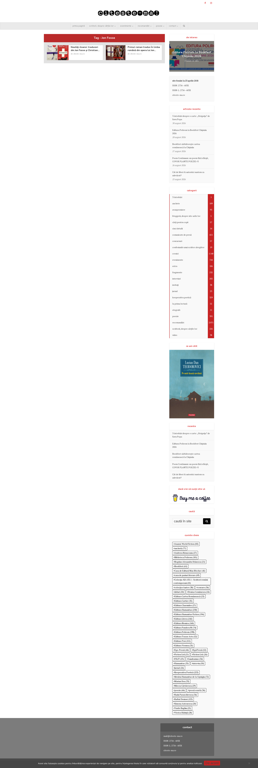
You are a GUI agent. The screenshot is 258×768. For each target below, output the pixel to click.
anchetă (180, 548)
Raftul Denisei (184, 699)
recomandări (143, 25)
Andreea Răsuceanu (186, 552)
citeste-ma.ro (79, 53)
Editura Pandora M (185, 627)
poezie (159, 25)
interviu (198, 663)
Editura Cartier (183, 600)
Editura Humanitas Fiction (189, 614)
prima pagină (79, 25)
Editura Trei (183, 641)
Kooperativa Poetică (186, 672)
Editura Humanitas (186, 609)
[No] (249, 763)
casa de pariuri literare (187, 575)
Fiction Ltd (182, 654)
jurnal (179, 667)
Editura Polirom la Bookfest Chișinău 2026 (191, 54)
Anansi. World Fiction (186, 543)
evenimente (125, 25)
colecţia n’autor (184, 587)
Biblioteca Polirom (186, 557)
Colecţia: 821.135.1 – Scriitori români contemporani (190, 581)
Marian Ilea (182, 681)
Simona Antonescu (185, 703)
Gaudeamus (195, 658)
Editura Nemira (184, 623)
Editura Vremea (184, 645)
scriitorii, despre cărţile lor (101, 25)
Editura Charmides (185, 605)
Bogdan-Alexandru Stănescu (190, 561)
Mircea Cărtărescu (185, 685)
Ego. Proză (182, 650)
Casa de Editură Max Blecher (190, 570)
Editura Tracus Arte (186, 636)
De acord (212, 763)
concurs (203, 587)
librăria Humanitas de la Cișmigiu (192, 676)
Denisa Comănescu (199, 591)
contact (172, 25)
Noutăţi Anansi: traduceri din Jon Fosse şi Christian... (85, 49)
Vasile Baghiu (183, 708)
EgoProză (199, 650)
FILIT (179, 658)
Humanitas (182, 663)
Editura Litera (183, 618)
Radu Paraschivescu (186, 694)
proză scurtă (197, 690)
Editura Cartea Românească (189, 596)
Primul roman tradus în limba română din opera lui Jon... (144, 49)
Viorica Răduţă (183, 712)
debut (179, 591)
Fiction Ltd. (200, 654)
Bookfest (181, 566)
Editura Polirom (185, 632)
